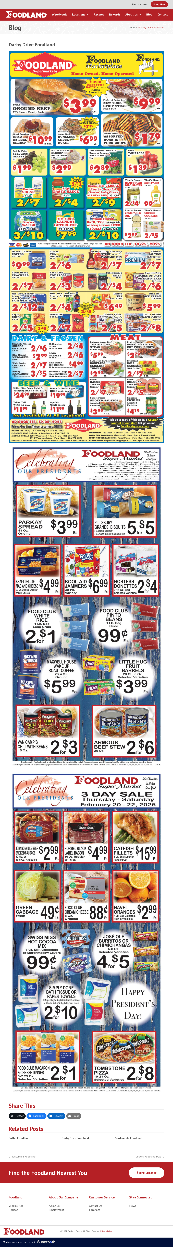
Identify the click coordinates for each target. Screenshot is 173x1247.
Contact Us (95, 1206)
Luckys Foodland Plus (148, 1157)
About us (54, 1206)
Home (133, 27)
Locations (94, 1210)
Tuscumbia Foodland (22, 1157)
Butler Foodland (19, 1138)
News (132, 1206)
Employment (56, 1210)
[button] (17, 1116)
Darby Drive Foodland (75, 1138)
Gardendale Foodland (128, 1138)
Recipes (13, 1210)
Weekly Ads (16, 1206)
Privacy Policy (106, 1231)
